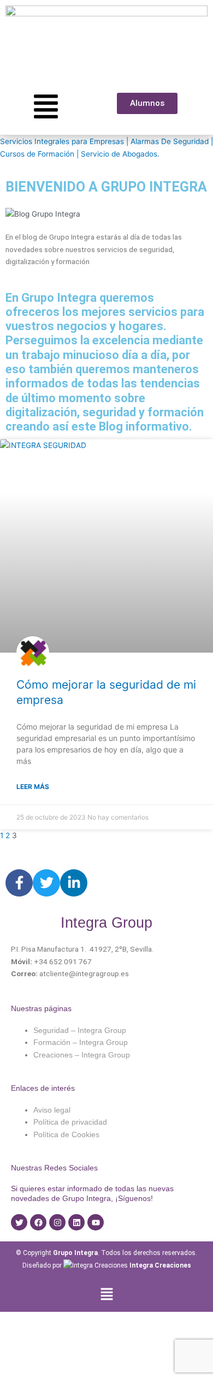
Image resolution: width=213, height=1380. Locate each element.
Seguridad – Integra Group (79, 1030)
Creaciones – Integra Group (81, 1055)
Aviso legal (51, 1110)
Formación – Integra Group (80, 1042)
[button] (106, 1294)
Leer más (32, 786)
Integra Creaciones (160, 1265)
